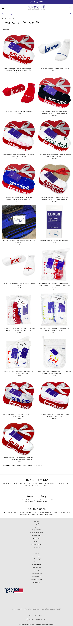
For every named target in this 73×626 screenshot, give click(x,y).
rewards (36, 541)
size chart (36, 538)
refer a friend (36, 489)
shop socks (36, 527)
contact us (36, 547)
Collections (10, 18)
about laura (36, 553)
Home (4, 18)
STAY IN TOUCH (36, 615)
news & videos (36, 556)
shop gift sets (36, 529)
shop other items (36, 535)
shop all (36, 524)
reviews (36, 562)
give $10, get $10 (36, 544)
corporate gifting (36, 579)
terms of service (49, 624)
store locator (36, 564)
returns (36, 570)
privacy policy (40, 624)
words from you (36, 559)
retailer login (36, 576)
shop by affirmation (36, 532)
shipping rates (36, 567)
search (36, 521)
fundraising (36, 582)
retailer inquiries (36, 573)
